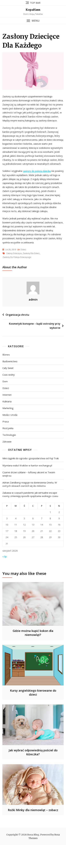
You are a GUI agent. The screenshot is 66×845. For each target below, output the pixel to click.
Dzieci (23, 249)
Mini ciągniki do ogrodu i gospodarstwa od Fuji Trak (30, 458)
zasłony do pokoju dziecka (37, 171)
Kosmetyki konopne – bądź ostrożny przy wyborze (34, 326)
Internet (7, 394)
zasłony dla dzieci (31, 253)
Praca (5, 421)
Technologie (9, 434)
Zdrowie (7, 441)
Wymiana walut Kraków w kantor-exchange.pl (27, 465)
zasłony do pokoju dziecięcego (17, 257)
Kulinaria (7, 401)
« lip (4, 556)
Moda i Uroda (9, 414)
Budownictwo (9, 361)
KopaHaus (33, 9)
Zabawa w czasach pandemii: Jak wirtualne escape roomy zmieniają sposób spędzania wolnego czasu (30, 494)
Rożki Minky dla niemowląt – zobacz (33, 810)
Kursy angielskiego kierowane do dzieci (33, 692)
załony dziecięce (14, 253)
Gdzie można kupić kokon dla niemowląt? (33, 633)
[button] (33, 20)
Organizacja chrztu (17, 314)
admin (33, 299)
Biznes (6, 354)
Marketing (7, 408)
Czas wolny (8, 374)
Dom (5, 381)
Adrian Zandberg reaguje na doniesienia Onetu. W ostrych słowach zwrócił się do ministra (29, 484)
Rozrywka (7, 428)
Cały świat (7, 368)
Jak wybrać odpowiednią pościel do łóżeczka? (33, 752)
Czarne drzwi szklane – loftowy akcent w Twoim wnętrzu (28, 474)
